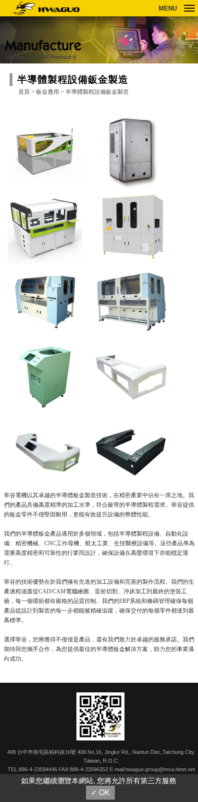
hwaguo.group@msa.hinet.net (160, 769)
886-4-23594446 (38, 769)
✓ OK (100, 793)
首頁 (24, 91)
